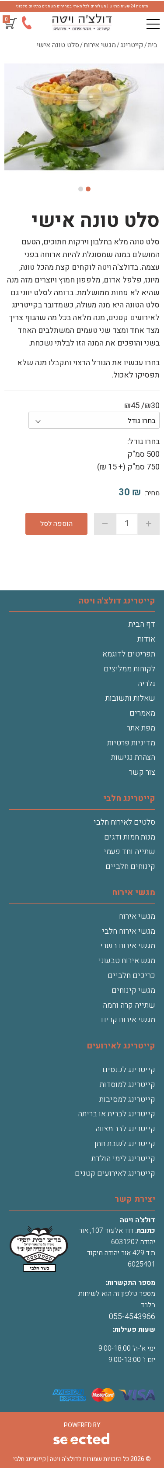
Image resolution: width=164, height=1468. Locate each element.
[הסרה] (105, 524)
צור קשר (142, 772)
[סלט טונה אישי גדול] (84, 118)
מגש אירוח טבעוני (126, 961)
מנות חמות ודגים (129, 837)
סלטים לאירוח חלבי (124, 822)
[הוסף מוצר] (149, 524)
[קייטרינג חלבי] (82, 22)
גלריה (146, 684)
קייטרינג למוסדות (127, 1084)
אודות (146, 639)
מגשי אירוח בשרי (127, 946)
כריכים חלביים (131, 975)
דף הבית (142, 624)
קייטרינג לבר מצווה (125, 1129)
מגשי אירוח (137, 916)
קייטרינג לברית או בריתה (116, 1114)
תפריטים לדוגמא (128, 654)
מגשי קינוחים (133, 990)
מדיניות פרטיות (131, 743)
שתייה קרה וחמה (129, 1005)
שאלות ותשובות (130, 698)
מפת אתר (141, 728)
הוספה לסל (56, 524)
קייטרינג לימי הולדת (123, 1159)
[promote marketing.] (82, 1439)
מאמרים (142, 713)
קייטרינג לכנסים (128, 1070)
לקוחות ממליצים (129, 669)
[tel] (26, 24)
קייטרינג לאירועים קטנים (115, 1173)
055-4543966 (132, 1317)
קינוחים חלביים (130, 866)
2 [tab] (80, 189)
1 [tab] (88, 189)
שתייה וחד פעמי (129, 852)
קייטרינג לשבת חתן (124, 1144)
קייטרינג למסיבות (127, 1099)
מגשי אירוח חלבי (128, 931)
